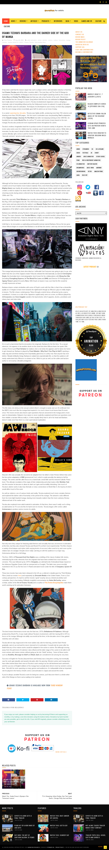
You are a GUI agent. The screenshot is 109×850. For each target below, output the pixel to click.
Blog (67, 21)
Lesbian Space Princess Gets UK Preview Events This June (97, 125)
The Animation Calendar (84, 42)
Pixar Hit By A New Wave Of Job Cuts (24, 826)
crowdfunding (81, 171)
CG (92, 149)
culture (56, 40)
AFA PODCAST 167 (81, 307)
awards (79, 156)
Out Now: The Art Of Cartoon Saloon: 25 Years (24, 836)
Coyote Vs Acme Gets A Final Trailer (23, 817)
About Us (78, 32)
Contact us (79, 34)
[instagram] (100, 2)
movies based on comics (15, 42)
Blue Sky (84, 175)
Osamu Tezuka (29, 42)
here (19, 575)
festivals (85, 153)
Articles (34, 21)
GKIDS (78, 153)
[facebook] (103, 2)
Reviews (23, 21)
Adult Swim (90, 168)
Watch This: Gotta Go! (58, 825)
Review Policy (80, 39)
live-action (62, 40)
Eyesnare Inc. (51, 847)
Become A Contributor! (84, 52)
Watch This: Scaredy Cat (59, 835)
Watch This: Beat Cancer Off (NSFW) (59, 817)
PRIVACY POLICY (60, 847)
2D (91, 153)
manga (68, 40)
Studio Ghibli (100, 156)
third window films (40, 42)
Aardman (98, 168)
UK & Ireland (100, 149)
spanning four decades (18, 113)
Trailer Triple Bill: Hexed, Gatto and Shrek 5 (96, 836)
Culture (98, 21)
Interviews (58, 21)
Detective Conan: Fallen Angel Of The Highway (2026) (97, 115)
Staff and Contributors (84, 49)
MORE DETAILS (60, 752)
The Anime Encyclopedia (54, 583)
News (13, 21)
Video (76, 21)
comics (50, 40)
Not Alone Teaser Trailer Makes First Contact (95, 826)
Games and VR (86, 21)
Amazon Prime (98, 171)
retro (90, 171)
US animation (81, 164)
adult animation (32, 40)
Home (6, 21)
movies (4, 42)
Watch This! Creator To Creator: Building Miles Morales (97, 135)
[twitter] (106, 2)
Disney (97, 153)
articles (44, 40)
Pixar (78, 160)
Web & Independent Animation (91, 160)
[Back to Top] (105, 847)
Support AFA (79, 47)
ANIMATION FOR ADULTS (34, 847)
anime (39, 40)
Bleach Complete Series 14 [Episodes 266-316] (97, 105)
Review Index (80, 37)
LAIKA (78, 175)
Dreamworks (80, 168)
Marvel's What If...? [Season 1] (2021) (95, 95)
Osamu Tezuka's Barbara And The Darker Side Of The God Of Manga (13, 781)
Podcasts (45, 21)
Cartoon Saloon (92, 164)
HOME (100, 846)
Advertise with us (82, 44)
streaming (86, 149)
